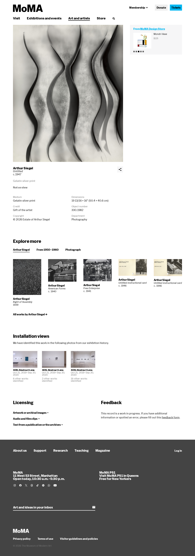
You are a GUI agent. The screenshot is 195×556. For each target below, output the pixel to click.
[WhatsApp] (49, 485)
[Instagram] (14, 485)
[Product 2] (136, 51)
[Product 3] (138, 51)
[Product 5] (143, 51)
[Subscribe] (93, 507)
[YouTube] (55, 485)
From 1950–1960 (48, 249)
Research (60, 450)
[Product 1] (134, 51)
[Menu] (113, 18)
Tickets (176, 7)
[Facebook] (20, 485)
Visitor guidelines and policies (79, 538)
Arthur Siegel (23, 168)
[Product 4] (141, 51)
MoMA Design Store (152, 28)
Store (101, 18)
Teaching (82, 450)
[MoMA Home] (28, 8)
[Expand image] (68, 93)
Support (40, 450)
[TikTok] (37, 485)
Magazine (102, 450)
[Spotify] (43, 485)
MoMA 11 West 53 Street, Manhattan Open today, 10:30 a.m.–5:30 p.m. (39, 475)
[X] (26, 485)
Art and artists (79, 18)
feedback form (170, 417)
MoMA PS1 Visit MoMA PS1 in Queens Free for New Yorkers (119, 475)
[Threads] (32, 485)
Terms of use (45, 538)
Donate (161, 7)
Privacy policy (22, 538)
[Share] (120, 169)
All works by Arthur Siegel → (30, 314)
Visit (16, 18)
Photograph (73, 249)
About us (20, 450)
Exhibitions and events (44, 18)
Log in (178, 450)
